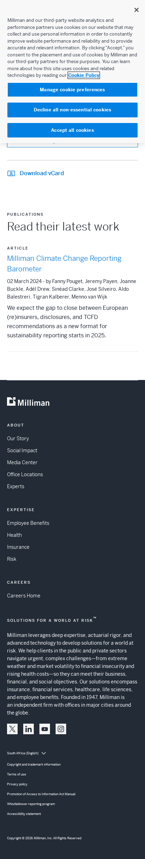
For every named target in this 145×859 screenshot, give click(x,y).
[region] (72, 71)
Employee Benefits (28, 523)
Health (14, 535)
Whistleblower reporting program (31, 804)
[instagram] (61, 729)
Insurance (18, 547)
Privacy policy (17, 784)
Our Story (18, 438)
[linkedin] (28, 729)
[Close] (136, 10)
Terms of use (16, 774)
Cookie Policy (83, 75)
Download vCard (42, 173)
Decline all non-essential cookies (72, 110)
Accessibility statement (24, 814)
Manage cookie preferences (72, 90)
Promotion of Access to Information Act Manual (41, 794)
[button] (12, 729)
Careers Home (23, 596)
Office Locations (25, 474)
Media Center (22, 462)
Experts (15, 486)
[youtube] (44, 729)
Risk (11, 559)
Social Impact (22, 450)
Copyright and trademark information (34, 764)
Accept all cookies (72, 130)
